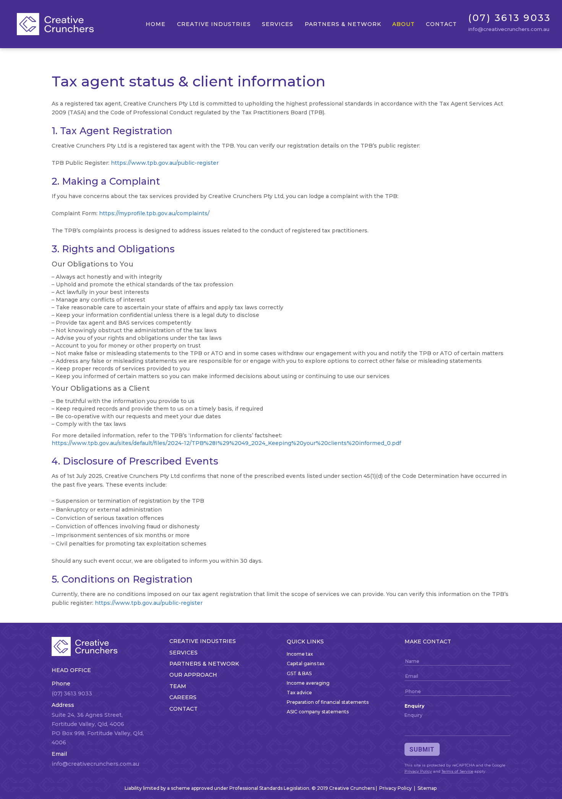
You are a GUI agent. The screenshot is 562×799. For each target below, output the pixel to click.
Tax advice (299, 692)
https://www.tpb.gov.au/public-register (165, 162)
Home (156, 24)
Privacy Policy (418, 771)
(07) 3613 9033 (509, 17)
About (403, 24)
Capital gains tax (306, 663)
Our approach (193, 674)
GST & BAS (299, 673)
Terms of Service (457, 771)
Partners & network (343, 24)
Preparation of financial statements (328, 702)
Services (277, 24)
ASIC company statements (318, 712)
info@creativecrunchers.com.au (508, 29)
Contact (441, 24)
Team (177, 686)
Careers (183, 697)
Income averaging (308, 683)
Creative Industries (214, 24)
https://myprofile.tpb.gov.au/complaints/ (154, 213)
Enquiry (414, 706)
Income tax (300, 654)
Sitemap (427, 788)
